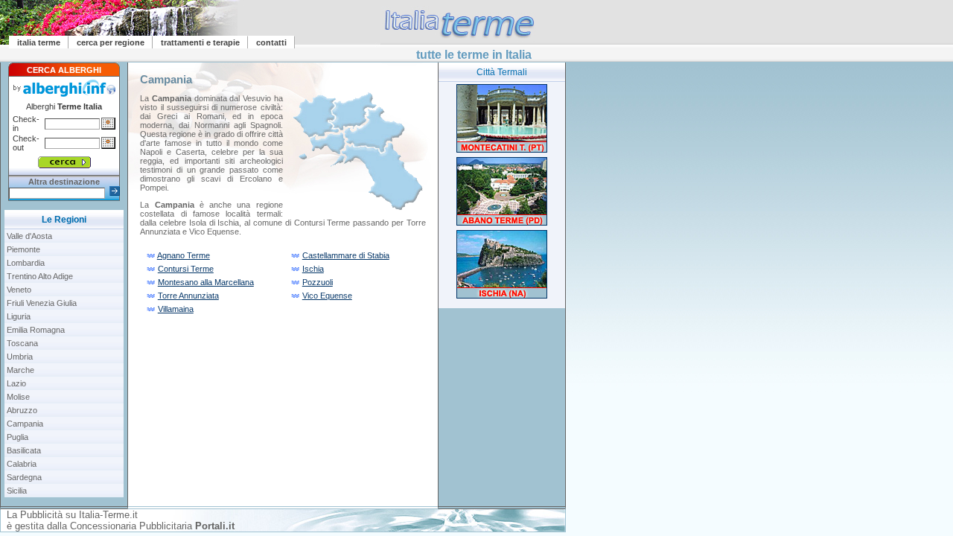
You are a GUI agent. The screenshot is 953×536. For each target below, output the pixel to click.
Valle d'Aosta (29, 236)
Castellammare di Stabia (345, 255)
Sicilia (17, 490)
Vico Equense (327, 295)
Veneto (19, 289)
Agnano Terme (183, 255)
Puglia (17, 437)
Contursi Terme (186, 268)
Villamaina (176, 308)
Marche (20, 370)
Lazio (16, 383)
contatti (271, 42)
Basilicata (24, 450)
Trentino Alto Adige (40, 276)
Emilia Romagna (36, 329)
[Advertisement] (501, 415)
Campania (25, 423)
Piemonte (23, 249)
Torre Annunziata (188, 295)
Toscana (22, 343)
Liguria (19, 316)
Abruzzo (22, 410)
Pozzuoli (317, 282)
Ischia (313, 268)
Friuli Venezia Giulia (42, 303)
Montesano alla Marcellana (206, 282)
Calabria (21, 463)
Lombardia (26, 262)
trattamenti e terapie (200, 42)
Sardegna (24, 477)
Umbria (20, 356)
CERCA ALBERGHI (64, 70)
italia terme (38, 42)
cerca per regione (110, 42)
